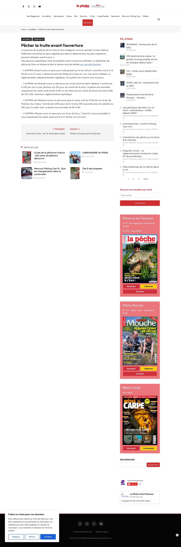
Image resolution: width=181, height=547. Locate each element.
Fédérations (38, 39)
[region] (32, 526)
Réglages (16, 537)
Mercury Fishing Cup (131, 16)
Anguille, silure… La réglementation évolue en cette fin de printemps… (140, 153)
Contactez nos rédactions (82, 532)
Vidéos (146, 16)
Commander (148, 448)
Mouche (83, 16)
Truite (92, 16)
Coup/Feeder (103, 16)
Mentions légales (102, 532)
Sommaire (131, 286)
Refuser (32, 537)
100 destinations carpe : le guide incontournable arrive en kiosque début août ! (141, 59)
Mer (76, 16)
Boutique (88, 22)
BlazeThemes (105, 538)
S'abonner (148, 286)
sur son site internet (90, 64)
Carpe (69, 16)
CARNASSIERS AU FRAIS (95, 152)
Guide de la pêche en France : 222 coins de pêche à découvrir (49, 155)
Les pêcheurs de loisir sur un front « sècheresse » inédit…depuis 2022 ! (138, 110)
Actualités (46, 16)
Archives (140, 291)
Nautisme (115, 16)
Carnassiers (58, 16)
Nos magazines (33, 16)
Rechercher (127, 459)
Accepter (48, 537)
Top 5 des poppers (92, 168)
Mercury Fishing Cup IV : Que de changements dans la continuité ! (50, 171)
